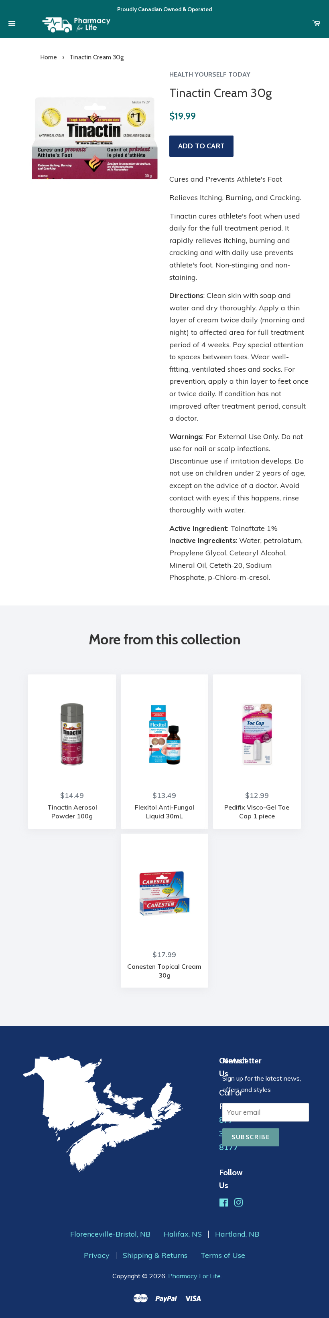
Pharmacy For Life (194, 1276)
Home (48, 57)
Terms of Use (223, 1255)
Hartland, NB (237, 1234)
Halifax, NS (183, 1234)
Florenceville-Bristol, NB (110, 1234)
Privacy (97, 1255)
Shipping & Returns (155, 1255)
